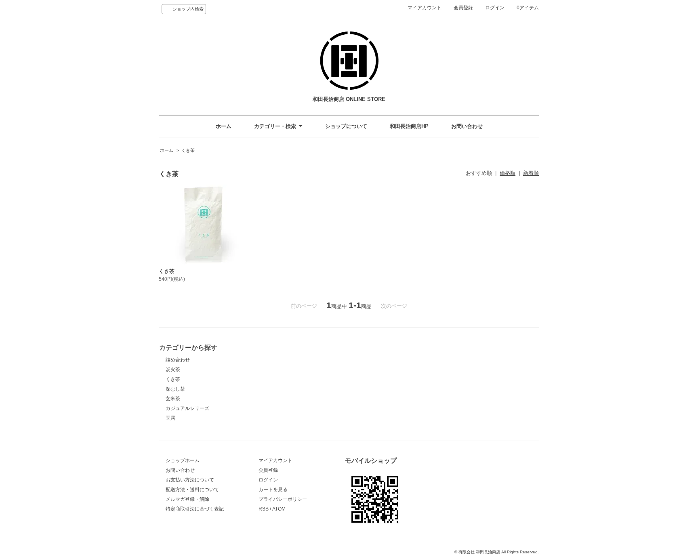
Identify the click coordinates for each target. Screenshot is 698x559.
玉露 (170, 418)
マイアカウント (425, 8)
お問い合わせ (467, 126)
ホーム (223, 126)
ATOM (279, 509)
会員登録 (463, 8)
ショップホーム (183, 460)
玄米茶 (173, 398)
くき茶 (188, 150)
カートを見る (273, 489)
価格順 (507, 173)
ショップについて (346, 126)
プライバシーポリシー (283, 499)
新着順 (531, 173)
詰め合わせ (178, 360)
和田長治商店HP (409, 126)
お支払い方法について (190, 480)
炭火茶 (173, 369)
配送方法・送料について (192, 489)
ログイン (495, 8)
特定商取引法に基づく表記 (195, 509)
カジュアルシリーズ (187, 408)
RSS (264, 509)
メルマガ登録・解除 (187, 499)
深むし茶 (175, 389)
